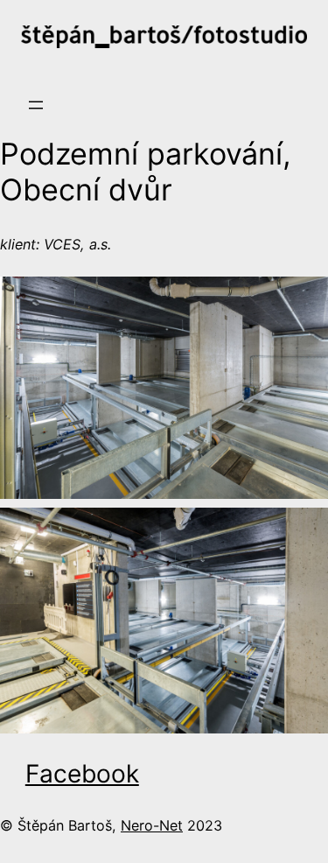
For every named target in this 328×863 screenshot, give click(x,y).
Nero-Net (152, 825)
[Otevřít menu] (35, 105)
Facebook (82, 774)
